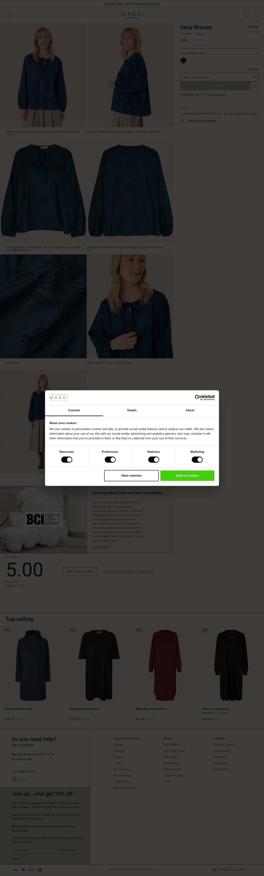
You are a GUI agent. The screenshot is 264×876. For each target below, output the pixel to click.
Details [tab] (132, 410)
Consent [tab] (74, 410)
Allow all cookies (187, 475)
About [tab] (190, 410)
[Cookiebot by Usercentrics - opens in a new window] (198, 397)
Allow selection (131, 475)
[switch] (110, 459)
